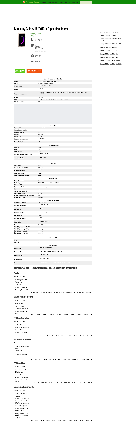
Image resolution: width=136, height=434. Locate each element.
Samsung (33, 34)
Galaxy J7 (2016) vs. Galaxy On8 (109, 54)
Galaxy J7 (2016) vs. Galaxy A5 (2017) (110, 64)
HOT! (69, 2)
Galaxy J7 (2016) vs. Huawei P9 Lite (110, 60)
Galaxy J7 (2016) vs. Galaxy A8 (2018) (110, 43)
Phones (61, 2)
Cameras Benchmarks (52, 2)
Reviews (44, 2)
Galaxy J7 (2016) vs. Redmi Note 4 (109, 57)
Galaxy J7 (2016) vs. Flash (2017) (109, 32)
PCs (66, 2)
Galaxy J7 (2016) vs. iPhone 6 (108, 35)
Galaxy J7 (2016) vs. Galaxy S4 (109, 47)
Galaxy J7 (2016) (42, 81)
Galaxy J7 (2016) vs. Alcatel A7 (108, 50)
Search (77, 2)
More (73, 2)
